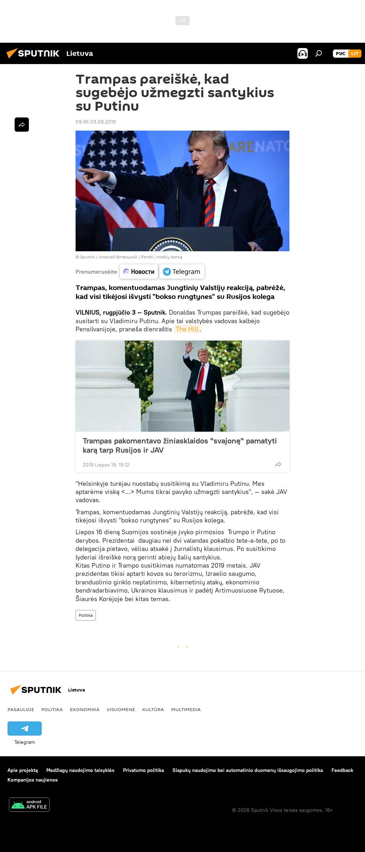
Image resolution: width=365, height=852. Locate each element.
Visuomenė (121, 709)
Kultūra (153, 709)
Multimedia (186, 709)
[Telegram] (181, 271)
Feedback (342, 770)
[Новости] (139, 271)
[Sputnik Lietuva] (35, 59)
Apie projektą (22, 770)
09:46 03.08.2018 (96, 122)
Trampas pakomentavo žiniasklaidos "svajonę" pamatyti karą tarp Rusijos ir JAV (180, 445)
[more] (278, 464)
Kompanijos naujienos (32, 780)
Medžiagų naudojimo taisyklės (80, 770)
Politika (86, 615)
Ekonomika (84, 709)
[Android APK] (29, 806)
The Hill (187, 329)
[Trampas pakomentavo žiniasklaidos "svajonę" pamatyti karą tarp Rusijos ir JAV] (182, 386)
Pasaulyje (20, 709)
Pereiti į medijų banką (161, 256)
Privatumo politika (143, 770)
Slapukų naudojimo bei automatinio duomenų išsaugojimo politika (248, 770)
